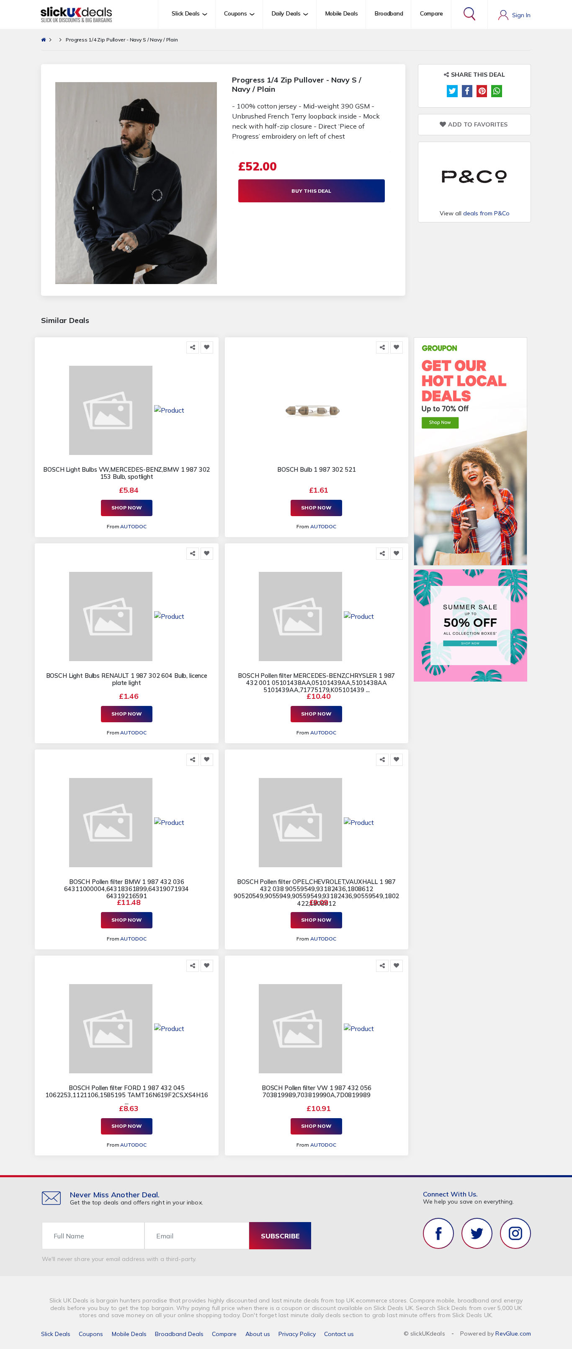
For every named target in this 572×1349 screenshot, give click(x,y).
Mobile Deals (341, 13)
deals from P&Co (486, 213)
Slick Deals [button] (185, 13)
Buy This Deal (311, 191)
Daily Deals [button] (286, 13)
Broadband (389, 13)
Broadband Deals (179, 1334)
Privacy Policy (297, 1334)
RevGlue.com (513, 1333)
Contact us (339, 1334)
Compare (431, 13)
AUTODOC (133, 526)
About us (257, 1334)
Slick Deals (55, 1334)
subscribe (280, 1236)
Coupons (91, 1334)
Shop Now (126, 507)
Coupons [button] (235, 13)
